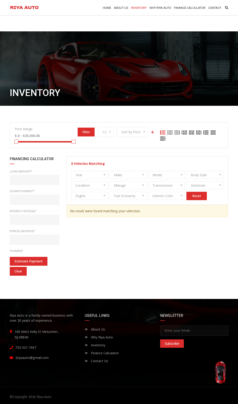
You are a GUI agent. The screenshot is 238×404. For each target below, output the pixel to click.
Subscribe (172, 343)
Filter (86, 132)
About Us (97, 329)
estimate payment (28, 261)
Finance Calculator (104, 353)
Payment (16, 251)
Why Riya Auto (101, 337)
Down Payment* (22, 191)
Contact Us (99, 361)
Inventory (97, 345)
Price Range (24, 129)
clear (18, 271)
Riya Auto (44, 396)
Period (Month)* (22, 231)
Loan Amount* (21, 171)
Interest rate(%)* (23, 211)
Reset (196, 196)
